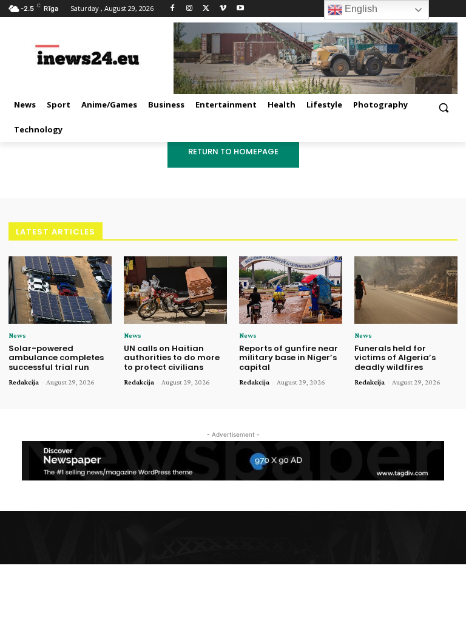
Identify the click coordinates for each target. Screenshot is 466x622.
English (359, 9)
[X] (207, 9)
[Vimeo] (223, 9)
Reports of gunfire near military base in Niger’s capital (288, 358)
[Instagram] (190, 9)
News (17, 335)
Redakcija (23, 382)
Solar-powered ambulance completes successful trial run (56, 358)
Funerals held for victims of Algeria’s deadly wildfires (395, 358)
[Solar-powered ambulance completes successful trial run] (60, 290)
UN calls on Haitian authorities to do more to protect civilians (172, 358)
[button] (443, 107)
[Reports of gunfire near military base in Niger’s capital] (290, 290)
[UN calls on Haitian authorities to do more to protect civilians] (175, 290)
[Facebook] (173, 9)
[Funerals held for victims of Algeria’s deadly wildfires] (406, 290)
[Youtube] (240, 9)
